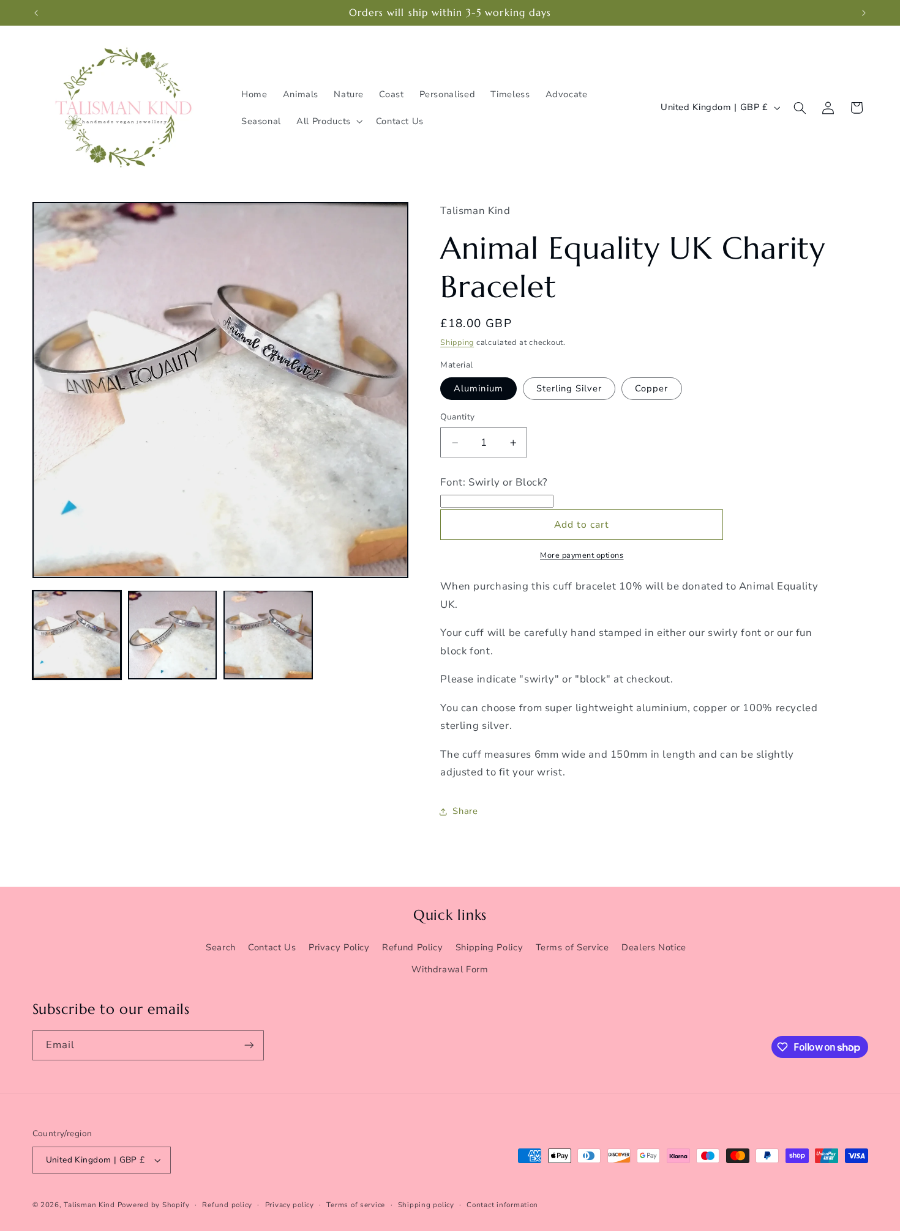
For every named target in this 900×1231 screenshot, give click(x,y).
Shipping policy (426, 1205)
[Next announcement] (863, 13)
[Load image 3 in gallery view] (268, 634)
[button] (329, 121)
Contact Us (272, 947)
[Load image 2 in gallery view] (172, 634)
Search (221, 947)
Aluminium (478, 388)
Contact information (502, 1205)
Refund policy (227, 1205)
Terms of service (355, 1205)
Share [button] (465, 811)
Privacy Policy (339, 947)
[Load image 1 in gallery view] (77, 634)
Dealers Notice (653, 947)
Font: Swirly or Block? (493, 482)
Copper (651, 388)
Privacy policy (289, 1205)
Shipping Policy (489, 947)
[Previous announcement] (36, 13)
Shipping (457, 343)
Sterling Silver (569, 388)
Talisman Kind (89, 1205)
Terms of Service (572, 947)
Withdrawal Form (449, 969)
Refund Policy (412, 947)
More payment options (582, 555)
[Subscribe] (248, 1045)
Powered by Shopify (154, 1205)
